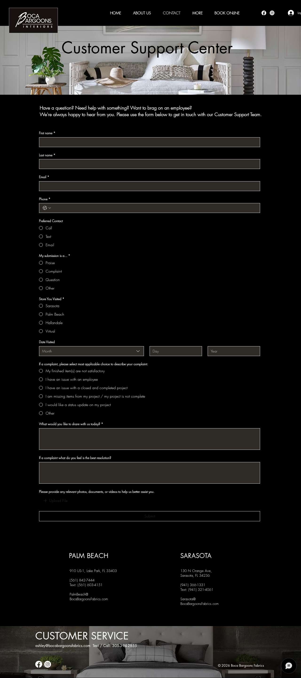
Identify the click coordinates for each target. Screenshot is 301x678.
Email (44, 177)
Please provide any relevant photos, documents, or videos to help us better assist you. (96, 491)
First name (47, 133)
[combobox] (91, 351)
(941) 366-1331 (192, 585)
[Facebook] (263, 13)
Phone (45, 199)
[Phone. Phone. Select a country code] (46, 208)
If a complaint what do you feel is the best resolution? (75, 457)
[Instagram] (272, 13)
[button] (197, 13)
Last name (47, 155)
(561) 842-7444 (82, 580)
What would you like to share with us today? (71, 424)
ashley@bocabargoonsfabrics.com (62, 645)
